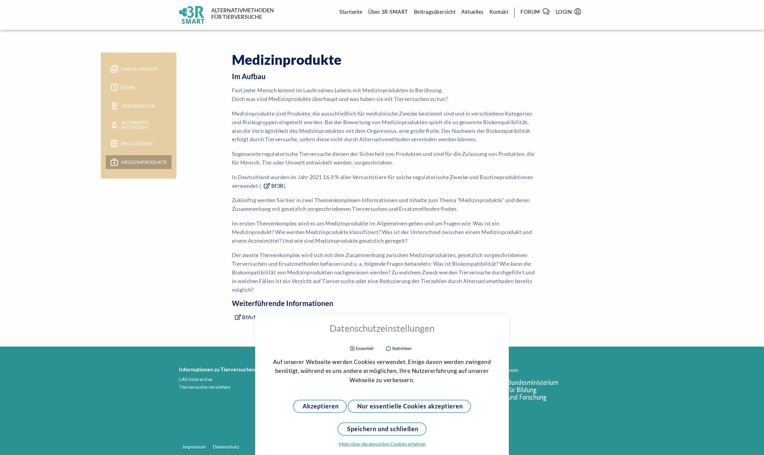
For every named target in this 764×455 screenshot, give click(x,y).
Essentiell (365, 348)
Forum (530, 12)
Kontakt (499, 12)
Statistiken (402, 348)
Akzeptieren (321, 406)
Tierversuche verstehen (204, 387)
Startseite (350, 12)
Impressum (194, 446)
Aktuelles (472, 12)
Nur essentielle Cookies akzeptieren (410, 406)
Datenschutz (226, 446)
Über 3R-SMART (388, 12)
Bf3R (277, 186)
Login (564, 12)
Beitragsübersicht (435, 12)
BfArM (250, 317)
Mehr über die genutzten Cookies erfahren (382, 444)
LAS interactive (195, 379)
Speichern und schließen (382, 428)
